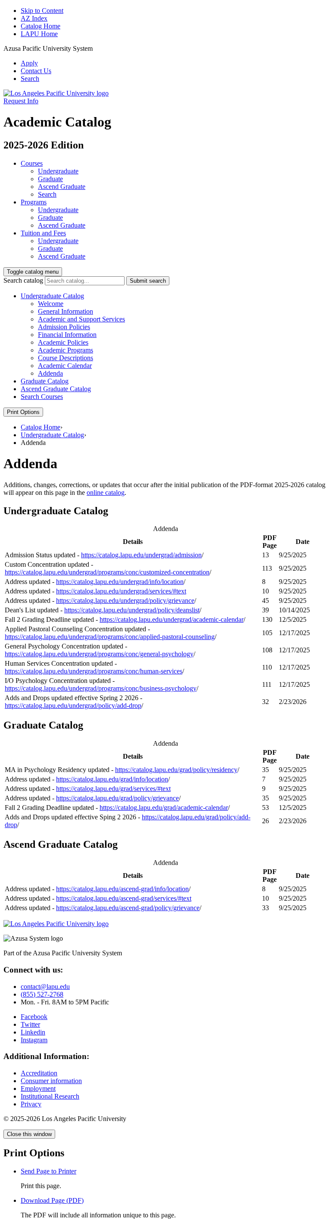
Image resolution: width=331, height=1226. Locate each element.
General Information (65, 311)
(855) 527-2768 (42, 994)
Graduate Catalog (45, 381)
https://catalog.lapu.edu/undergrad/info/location (120, 581)
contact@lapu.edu (45, 986)
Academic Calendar (65, 365)
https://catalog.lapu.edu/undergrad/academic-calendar (172, 619)
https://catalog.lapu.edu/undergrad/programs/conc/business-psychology (101, 688)
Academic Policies (63, 342)
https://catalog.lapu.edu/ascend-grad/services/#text (123, 898)
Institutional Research (50, 1096)
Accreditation (39, 1073)
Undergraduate (58, 171)
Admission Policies (64, 326)
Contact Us (36, 70)
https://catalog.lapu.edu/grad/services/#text (113, 788)
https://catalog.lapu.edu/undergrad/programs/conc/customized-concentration (107, 572)
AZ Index (34, 18)
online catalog (106, 492)
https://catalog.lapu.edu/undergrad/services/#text (121, 591)
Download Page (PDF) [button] (52, 1200)
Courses (32, 163)
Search (30, 78)
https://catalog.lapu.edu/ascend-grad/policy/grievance (128, 907)
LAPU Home (39, 33)
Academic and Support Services (81, 319)
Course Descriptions (65, 357)
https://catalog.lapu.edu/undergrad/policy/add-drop (73, 705)
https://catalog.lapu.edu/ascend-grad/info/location (122, 888)
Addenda (50, 373)
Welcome (50, 303)
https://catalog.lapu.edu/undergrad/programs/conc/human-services (93, 671)
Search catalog (23, 280)
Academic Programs (65, 350)
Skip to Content (42, 10)
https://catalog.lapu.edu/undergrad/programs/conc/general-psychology (99, 654)
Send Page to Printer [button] (48, 1171)
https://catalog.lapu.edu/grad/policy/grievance (117, 798)
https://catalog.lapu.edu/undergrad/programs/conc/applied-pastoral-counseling (110, 636)
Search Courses (42, 396)
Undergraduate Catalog (52, 296)
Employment (38, 1088)
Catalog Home (40, 26)
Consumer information (51, 1080)
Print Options (23, 412)
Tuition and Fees (43, 233)
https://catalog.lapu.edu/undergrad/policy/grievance (125, 600)
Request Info (20, 101)
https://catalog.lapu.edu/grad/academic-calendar (164, 807)
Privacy (31, 1104)
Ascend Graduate (61, 186)
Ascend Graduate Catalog (56, 388)
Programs (34, 202)
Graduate (50, 178)
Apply (29, 63)
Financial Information (67, 334)
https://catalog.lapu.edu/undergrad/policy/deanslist (132, 610)
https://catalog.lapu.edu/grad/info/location (112, 779)
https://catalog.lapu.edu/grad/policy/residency (176, 769)
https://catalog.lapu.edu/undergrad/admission (141, 555)
